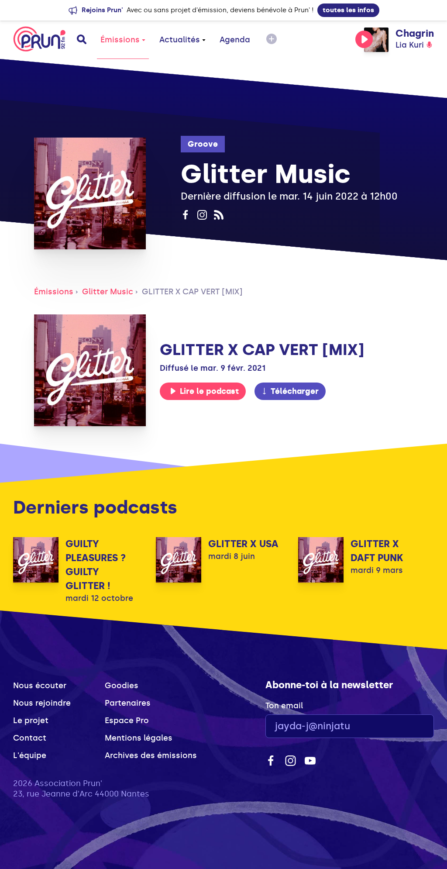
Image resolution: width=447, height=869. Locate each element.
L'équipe (29, 755)
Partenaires (128, 703)
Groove (203, 144)
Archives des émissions (151, 755)
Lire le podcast (209, 391)
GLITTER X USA (243, 544)
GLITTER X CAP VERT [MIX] (192, 292)
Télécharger (295, 391)
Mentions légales (138, 738)
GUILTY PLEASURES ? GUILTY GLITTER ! (95, 565)
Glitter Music (107, 292)
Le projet (30, 720)
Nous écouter (39, 685)
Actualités (179, 40)
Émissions (120, 40)
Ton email (284, 705)
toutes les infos (348, 10)
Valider (403, 726)
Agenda (235, 40)
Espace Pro (127, 720)
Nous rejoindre (42, 703)
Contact (29, 738)
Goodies (121, 685)
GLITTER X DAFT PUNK (377, 551)
